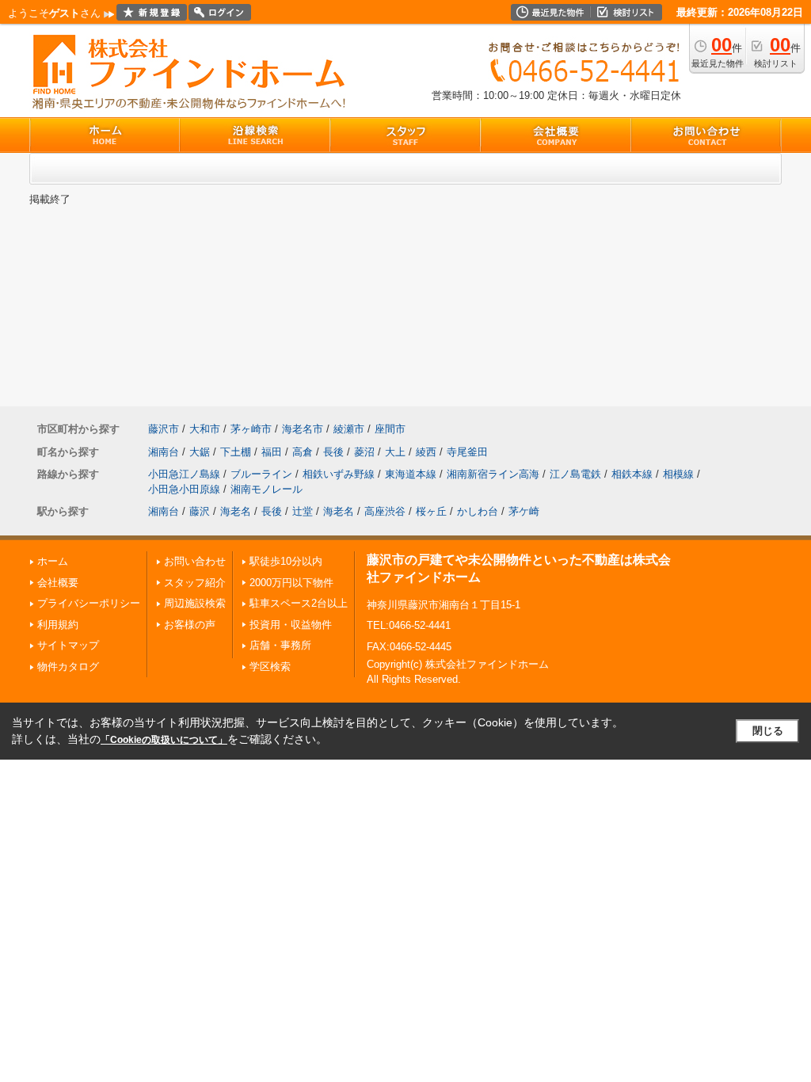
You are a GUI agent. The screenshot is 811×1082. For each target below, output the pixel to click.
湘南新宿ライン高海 (493, 474)
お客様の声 (189, 625)
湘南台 (163, 452)
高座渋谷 (385, 511)
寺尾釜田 (467, 452)
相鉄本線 (632, 474)
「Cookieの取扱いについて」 (164, 739)
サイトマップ (68, 645)
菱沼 (364, 452)
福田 (271, 452)
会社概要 (57, 583)
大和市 (204, 429)
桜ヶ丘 (431, 511)
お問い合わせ (195, 561)
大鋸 (199, 452)
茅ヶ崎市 (251, 429)
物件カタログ (68, 666)
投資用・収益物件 (290, 625)
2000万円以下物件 (291, 583)
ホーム (52, 561)
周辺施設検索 (195, 603)
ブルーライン (261, 474)
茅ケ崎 (523, 511)
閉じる (767, 731)
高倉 (302, 452)
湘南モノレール (266, 489)
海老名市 (302, 429)
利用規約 (57, 625)
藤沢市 (163, 429)
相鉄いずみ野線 (339, 474)
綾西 (426, 452)
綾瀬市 (348, 429)
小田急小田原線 (184, 489)
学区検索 (270, 666)
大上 (395, 452)
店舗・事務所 (280, 645)
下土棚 (235, 452)
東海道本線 (410, 474)
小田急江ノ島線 (184, 474)
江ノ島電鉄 (575, 474)
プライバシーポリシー (88, 603)
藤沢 (199, 511)
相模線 (678, 474)
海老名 (235, 511)
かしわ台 (477, 511)
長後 (333, 452)
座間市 (390, 429)
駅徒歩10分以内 (285, 561)
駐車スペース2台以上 (298, 603)
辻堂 (302, 511)
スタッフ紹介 (195, 583)
